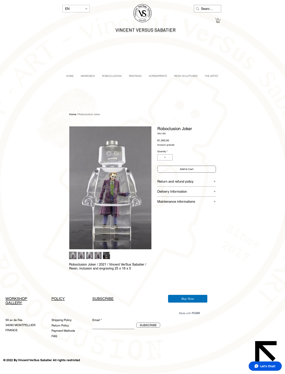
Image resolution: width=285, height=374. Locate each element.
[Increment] (170, 157)
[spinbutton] (165, 157)
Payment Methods (63, 330)
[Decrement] (160, 157)
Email (96, 320)
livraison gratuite (165, 144)
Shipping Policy (61, 320)
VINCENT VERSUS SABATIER (145, 30)
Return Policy (60, 325)
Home (72, 114)
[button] (218, 20)
